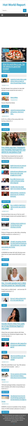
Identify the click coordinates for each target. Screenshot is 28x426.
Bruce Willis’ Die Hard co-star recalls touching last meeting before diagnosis (17, 180)
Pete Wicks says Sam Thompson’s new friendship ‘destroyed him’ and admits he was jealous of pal (13, 150)
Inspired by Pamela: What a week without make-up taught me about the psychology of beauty (18, 81)
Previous (4, 50)
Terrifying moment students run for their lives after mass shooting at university (18, 225)
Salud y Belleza (14, 97)
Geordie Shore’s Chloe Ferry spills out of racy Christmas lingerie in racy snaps (12, 326)
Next (7, 50)
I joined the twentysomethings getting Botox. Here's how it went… (17, 111)
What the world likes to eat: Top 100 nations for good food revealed (14, 66)
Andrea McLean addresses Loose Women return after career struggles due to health (18, 173)
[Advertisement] (14, 31)
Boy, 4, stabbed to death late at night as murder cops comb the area (17, 207)
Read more (5, 93)
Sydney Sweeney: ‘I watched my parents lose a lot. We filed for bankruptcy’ (17, 194)
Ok (14, 423)
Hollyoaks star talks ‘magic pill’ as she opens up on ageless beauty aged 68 (18, 345)
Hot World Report (14, 4)
